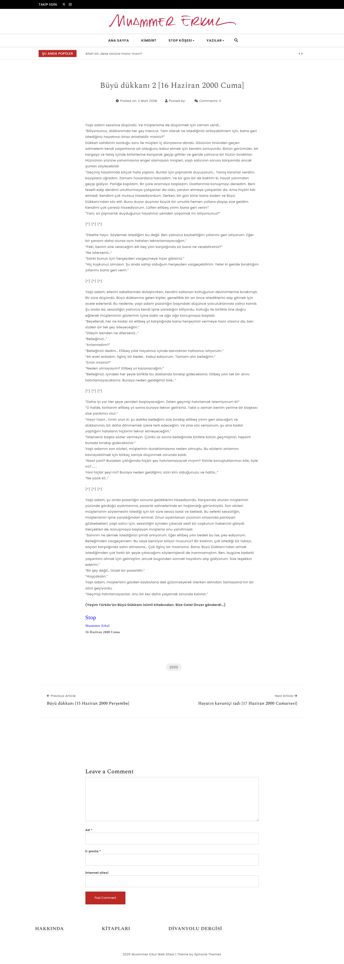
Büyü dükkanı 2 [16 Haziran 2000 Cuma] (172, 85)
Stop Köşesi (180, 40)
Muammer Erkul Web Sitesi (153, 954)
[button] (299, 53)
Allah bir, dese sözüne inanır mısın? (113, 53)
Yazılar (214, 40)
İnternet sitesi (97, 873)
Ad (88, 830)
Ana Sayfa (118, 40)
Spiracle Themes (207, 954)
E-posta (93, 851)
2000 (173, 667)
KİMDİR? (149, 40)
